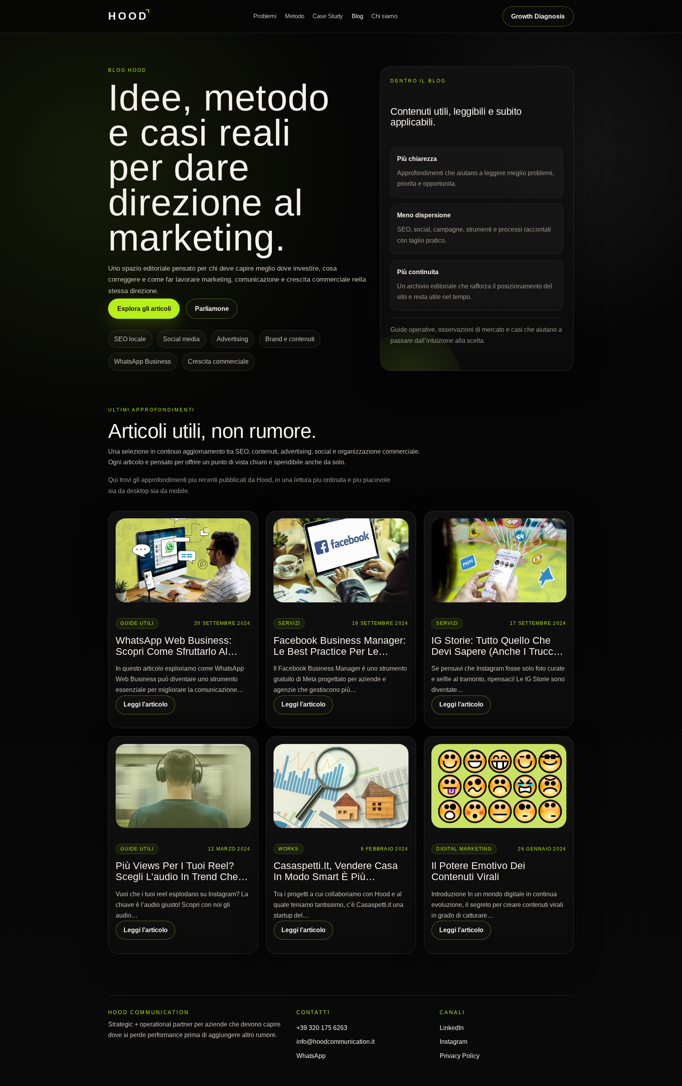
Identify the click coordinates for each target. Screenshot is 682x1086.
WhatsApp (311, 1055)
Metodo (294, 16)
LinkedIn (452, 1027)
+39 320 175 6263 (321, 1027)
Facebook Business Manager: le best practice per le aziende (340, 646)
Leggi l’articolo (146, 704)
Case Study (328, 16)
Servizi (289, 623)
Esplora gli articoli (144, 308)
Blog (357, 16)
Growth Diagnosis (538, 16)
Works (288, 849)
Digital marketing (464, 849)
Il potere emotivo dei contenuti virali (478, 871)
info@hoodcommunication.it (335, 1041)
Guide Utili (137, 623)
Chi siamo (384, 16)
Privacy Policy (460, 1055)
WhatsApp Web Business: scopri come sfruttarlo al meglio (174, 646)
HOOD (128, 16)
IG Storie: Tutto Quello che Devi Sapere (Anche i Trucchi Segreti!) (496, 646)
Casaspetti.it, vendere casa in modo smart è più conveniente (336, 871)
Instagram (453, 1041)
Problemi (264, 16)
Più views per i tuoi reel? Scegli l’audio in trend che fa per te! (177, 871)
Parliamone (212, 308)
